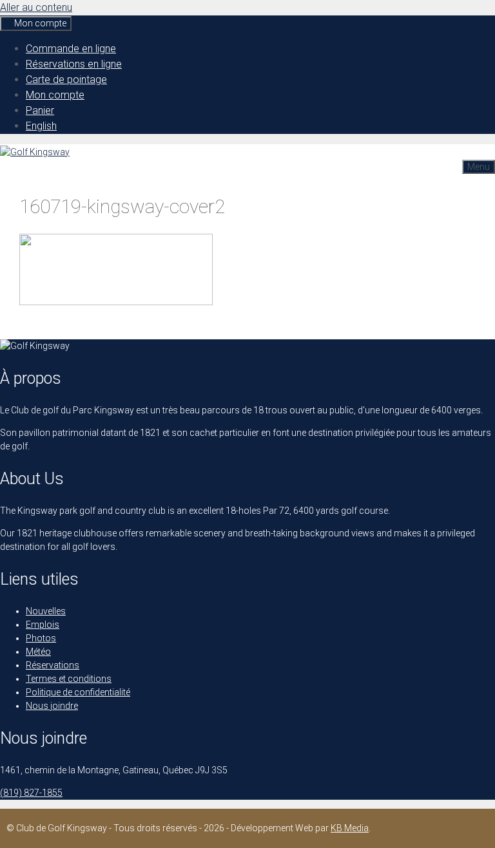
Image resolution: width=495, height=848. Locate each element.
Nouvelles (46, 611)
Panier (40, 110)
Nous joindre (52, 706)
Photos (41, 638)
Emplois (42, 624)
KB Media (350, 828)
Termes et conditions (69, 679)
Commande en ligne (71, 48)
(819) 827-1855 (31, 792)
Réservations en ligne (74, 64)
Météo (38, 651)
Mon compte (55, 95)
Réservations (52, 665)
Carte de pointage (66, 79)
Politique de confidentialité (78, 692)
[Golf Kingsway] (35, 152)
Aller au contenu (36, 7)
